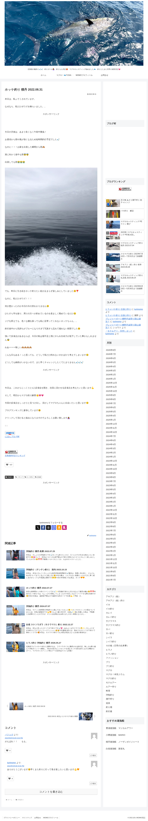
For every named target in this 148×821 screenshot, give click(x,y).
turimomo (11, 763)
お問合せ (37, 818)
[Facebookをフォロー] (43, 527)
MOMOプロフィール (50, 818)
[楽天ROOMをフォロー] (64, 527)
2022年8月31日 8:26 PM (14, 738)
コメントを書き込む (51, 791)
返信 (94, 755)
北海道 (39, 477)
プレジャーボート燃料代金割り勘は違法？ (123, 320)
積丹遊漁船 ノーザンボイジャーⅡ (122, 742)
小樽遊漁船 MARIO (115, 735)
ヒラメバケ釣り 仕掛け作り (118, 309)
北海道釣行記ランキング (15, 455)
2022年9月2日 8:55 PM (15, 766)
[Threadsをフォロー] (48, 527)
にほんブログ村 (12, 436)
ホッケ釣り (29, 477)
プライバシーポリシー (12, 818)
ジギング (20, 477)
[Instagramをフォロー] (53, 527)
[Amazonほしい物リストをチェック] (59, 527)
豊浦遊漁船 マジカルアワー (119, 728)
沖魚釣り (10, 477)
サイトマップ (27, 818)
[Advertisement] (51, 121)
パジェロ (9, 734)
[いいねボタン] (7, 464)
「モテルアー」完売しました (119, 331)
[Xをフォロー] (37, 527)
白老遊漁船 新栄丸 (115, 749)
